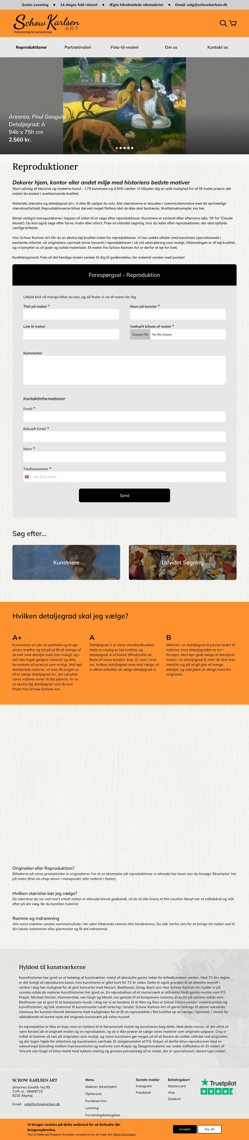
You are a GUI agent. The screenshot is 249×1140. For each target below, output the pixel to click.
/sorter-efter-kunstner (66, 562)
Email (27, 409)
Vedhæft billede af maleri (150, 326)
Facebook (143, 1092)
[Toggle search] (223, 23)
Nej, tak (210, 1129)
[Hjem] (46, 23)
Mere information (125, 1134)
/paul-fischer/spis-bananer (124, 105)
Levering (92, 1108)
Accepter (185, 1129)
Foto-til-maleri (125, 47)
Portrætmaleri (78, 47)
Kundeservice (95, 1101)
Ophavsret (93, 1093)
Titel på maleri (35, 306)
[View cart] (233, 23)
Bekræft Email (34, 429)
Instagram (144, 1086)
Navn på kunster (143, 306)
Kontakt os (217, 47)
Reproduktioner (31, 47)
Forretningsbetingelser (102, 1115)
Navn (27, 449)
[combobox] (28, 477)
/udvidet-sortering (183, 562)
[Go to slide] (117, 148)
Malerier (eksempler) (101, 1086)
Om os (171, 47)
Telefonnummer (35, 469)
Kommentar (32, 353)
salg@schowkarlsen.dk (207, 4)
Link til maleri (34, 326)
